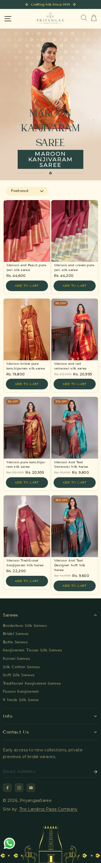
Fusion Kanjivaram (21, 691)
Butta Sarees (15, 642)
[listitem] (7, 787)
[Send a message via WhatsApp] (9, 843)
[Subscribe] (93, 771)
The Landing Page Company (48, 809)
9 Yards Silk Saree (21, 699)
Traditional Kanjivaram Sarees (32, 683)
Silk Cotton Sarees (21, 667)
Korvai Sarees (16, 658)
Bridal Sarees (16, 633)
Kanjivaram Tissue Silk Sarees (32, 650)
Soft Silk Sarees (19, 675)
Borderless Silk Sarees (25, 625)
